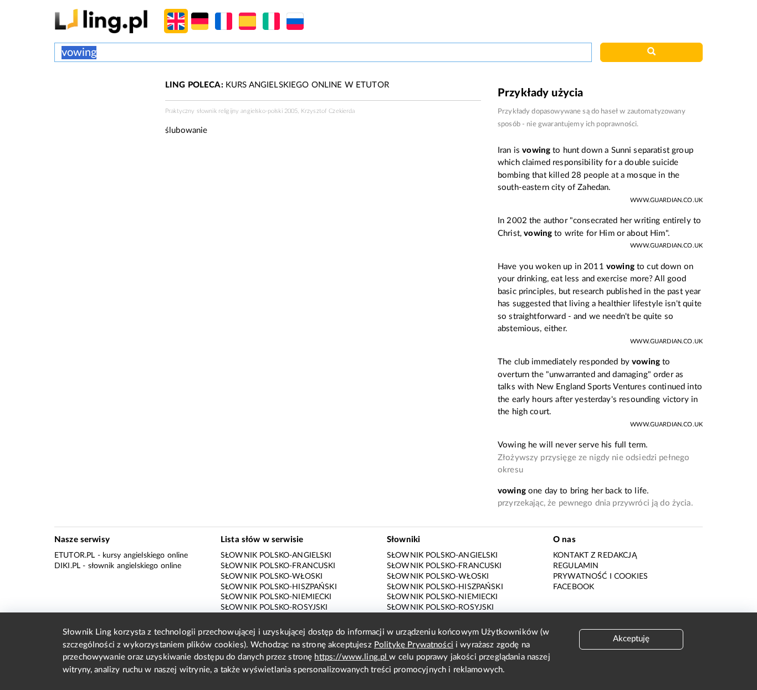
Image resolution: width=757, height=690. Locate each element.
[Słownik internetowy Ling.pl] (101, 21)
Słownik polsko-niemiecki (276, 597)
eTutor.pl (74, 555)
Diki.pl (67, 566)
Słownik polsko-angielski (276, 555)
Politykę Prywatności (413, 645)
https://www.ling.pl (351, 657)
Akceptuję (631, 639)
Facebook (573, 587)
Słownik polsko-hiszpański (279, 587)
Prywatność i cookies (600, 576)
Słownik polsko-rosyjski (274, 607)
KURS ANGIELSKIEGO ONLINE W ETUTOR (277, 85)
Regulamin (576, 566)
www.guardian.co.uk (666, 200)
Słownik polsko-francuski (278, 566)
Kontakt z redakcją (595, 555)
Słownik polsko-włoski (272, 576)
